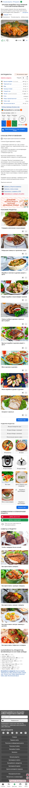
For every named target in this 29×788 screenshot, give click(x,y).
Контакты (14, 752)
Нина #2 (6, 14)
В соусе (21, 452)
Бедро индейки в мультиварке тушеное (14, 296)
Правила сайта (14, 740)
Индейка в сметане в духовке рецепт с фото (14, 273)
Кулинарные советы (14, 760)
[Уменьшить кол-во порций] (27, 79)
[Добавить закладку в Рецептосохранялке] (24, 40)
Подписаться (14, 720)
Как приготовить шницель (10, 566)
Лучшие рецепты (14, 757)
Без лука (7, 484)
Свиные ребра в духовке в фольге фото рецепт (13, 319)
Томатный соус (8, 84)
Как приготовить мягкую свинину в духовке (13, 625)
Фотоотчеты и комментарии (15, 776)
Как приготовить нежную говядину (13, 605)
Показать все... (22, 507)
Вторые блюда (21, 468)
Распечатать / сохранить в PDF (12, 191)
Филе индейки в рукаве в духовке (12, 389)
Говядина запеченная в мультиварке (13, 228)
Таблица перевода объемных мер (10, 107)
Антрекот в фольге (8, 412)
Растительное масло (9, 103)
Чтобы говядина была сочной (11, 547)
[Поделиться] (27, 778)
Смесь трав (7, 101)
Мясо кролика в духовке (9, 367)
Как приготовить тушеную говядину (13, 586)
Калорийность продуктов (14, 763)
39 (26, 40)
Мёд (5, 86)
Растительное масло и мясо (14, 437)
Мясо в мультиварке (7, 502)
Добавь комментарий (15, 520)
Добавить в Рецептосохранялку (12, 186)
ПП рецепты (7, 452)
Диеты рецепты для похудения (21, 485)
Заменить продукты (6, 77)
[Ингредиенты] (27, 775)
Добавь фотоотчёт (15, 516)
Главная (14, 737)
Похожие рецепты (15, 17)
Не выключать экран (22, 74)
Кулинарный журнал (14, 766)
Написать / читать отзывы (11, 189)
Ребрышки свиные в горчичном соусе (14, 250)
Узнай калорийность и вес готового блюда (15, 130)
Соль (5, 96)
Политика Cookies (14, 746)
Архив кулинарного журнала (14, 769)
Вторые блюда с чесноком (14, 433)
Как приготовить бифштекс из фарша (14, 645)
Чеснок (5, 93)
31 (4, 40)
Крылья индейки (8, 81)
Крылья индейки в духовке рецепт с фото (13, 343)
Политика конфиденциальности (14, 743)
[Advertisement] (14, 56)
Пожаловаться (6, 17)
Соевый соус (7, 91)
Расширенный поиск (14, 773)
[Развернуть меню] (27, 781)
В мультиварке (7, 468)
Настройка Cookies (14, 749)
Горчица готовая (8, 88)
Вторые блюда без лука (14, 426)
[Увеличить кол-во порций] (27, 77)
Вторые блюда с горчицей (14, 430)
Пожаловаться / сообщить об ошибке (14, 193)
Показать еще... (22, 419)
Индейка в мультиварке (21, 502)
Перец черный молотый (10, 98)
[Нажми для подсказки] (21, 110)
